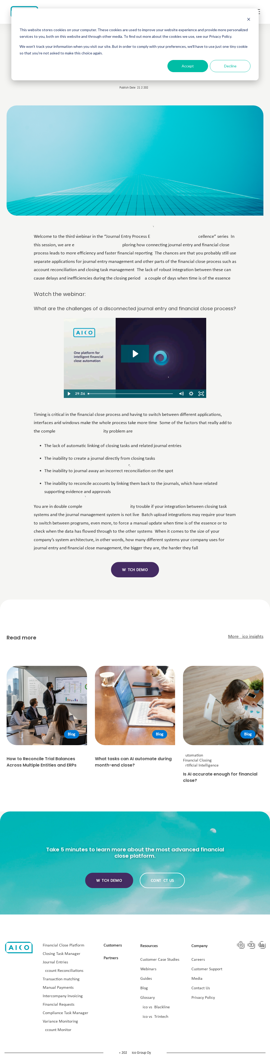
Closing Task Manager (61, 954)
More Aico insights (245, 636)
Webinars (148, 969)
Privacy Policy (203, 998)
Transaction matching (61, 979)
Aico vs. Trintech (154, 1017)
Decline (230, 66)
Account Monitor (57, 1030)
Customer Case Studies (159, 960)
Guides (146, 979)
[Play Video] (69, 393)
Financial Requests (58, 1004)
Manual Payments (58, 988)
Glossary (147, 998)
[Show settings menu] (191, 393)
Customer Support (206, 969)
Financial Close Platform (63, 945)
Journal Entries (55, 962)
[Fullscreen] (201, 393)
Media (196, 979)
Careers (198, 960)
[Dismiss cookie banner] (248, 20)
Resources (149, 946)
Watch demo (135, 570)
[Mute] (181, 393)
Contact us (162, 881)
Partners (111, 958)
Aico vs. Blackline (155, 1007)
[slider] (130, 393)
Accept (188, 66)
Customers (113, 945)
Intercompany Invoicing (63, 996)
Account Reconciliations (63, 971)
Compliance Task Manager (65, 1013)
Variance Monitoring (60, 1021)
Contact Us (200, 988)
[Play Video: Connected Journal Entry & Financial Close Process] (135, 354)
